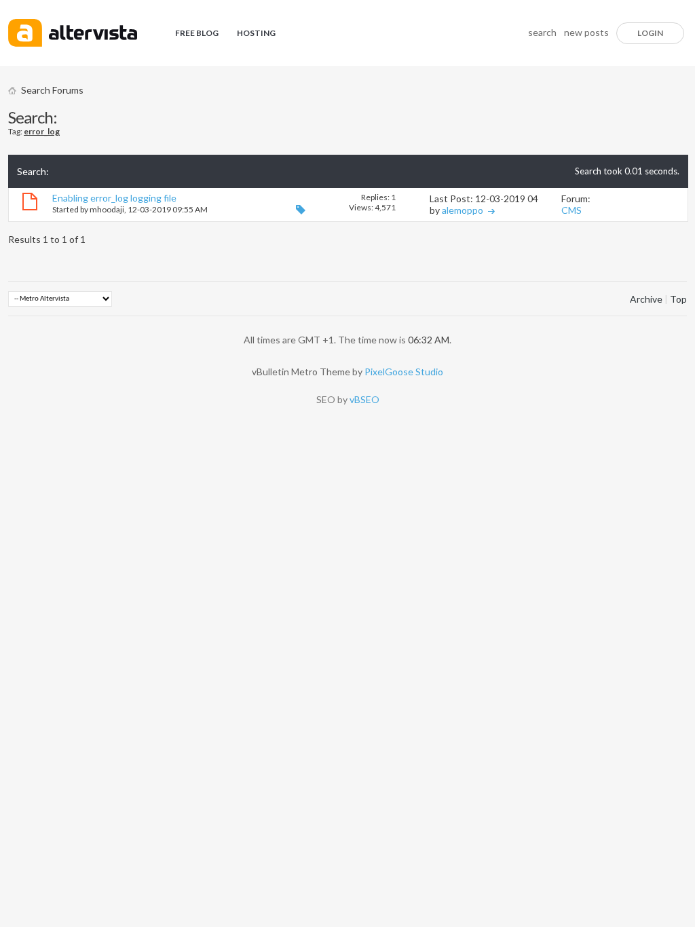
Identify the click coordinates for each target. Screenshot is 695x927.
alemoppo (462, 210)
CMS (571, 210)
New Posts (586, 32)
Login (650, 33)
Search (542, 32)
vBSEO (364, 399)
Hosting (256, 33)
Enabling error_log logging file (114, 198)
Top (678, 299)
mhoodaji (107, 209)
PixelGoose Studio (403, 371)
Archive (646, 299)
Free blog (197, 33)
